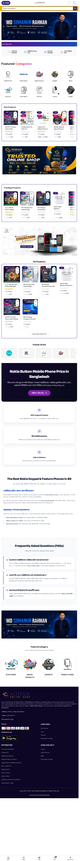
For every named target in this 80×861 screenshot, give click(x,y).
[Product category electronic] (11, 666)
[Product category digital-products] (30, 668)
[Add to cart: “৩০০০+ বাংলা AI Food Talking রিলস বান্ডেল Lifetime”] (15, 194)
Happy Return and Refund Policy (11, 763)
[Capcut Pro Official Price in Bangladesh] (43, 118)
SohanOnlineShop (40, 791)
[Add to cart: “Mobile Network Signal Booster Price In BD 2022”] (64, 113)
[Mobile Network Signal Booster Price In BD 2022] (59, 118)
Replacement (5, 769)
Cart (42, 732)
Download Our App (46, 738)
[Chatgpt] (43, 353)
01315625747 (11, 715)
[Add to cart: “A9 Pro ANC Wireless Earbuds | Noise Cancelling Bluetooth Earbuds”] (64, 194)
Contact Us (5, 752)
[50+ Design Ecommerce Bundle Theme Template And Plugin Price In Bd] (43, 198)
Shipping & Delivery (7, 756)
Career (43, 749)
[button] (3, 26)
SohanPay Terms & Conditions (10, 779)
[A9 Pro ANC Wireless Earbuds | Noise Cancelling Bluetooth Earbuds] (59, 198)
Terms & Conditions (7, 749)
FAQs (42, 756)
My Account (44, 728)
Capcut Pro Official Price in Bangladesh (43, 129)
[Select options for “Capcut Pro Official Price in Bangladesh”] (47, 113)
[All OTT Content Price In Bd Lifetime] (11, 118)
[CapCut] (26, 353)
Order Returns (45, 752)
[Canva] (9, 353)
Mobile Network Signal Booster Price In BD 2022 (59, 129)
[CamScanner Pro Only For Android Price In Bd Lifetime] (27, 118)
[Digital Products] (60, 353)
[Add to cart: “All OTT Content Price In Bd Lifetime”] (15, 113)
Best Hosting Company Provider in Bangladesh (29, 319)
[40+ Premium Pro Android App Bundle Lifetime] (27, 198)
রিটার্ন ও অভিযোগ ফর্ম (6, 766)
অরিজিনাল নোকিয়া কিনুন (38, 393)
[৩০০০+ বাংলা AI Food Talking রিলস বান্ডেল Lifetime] (11, 198)
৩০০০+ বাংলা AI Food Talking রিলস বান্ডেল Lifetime (10, 209)
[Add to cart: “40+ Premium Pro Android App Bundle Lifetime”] (31, 194)
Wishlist (43, 735)
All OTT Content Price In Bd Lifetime (10, 129)
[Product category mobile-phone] (67, 666)
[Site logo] (39, 3)
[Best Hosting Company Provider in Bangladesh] (30, 307)
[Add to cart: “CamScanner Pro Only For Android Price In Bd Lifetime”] (31, 113)
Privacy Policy (5, 773)
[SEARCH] (75, 8)
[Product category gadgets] (49, 666)
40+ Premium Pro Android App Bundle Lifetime (26, 209)
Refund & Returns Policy (9, 759)
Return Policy (5, 776)
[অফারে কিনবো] (35, 301)
